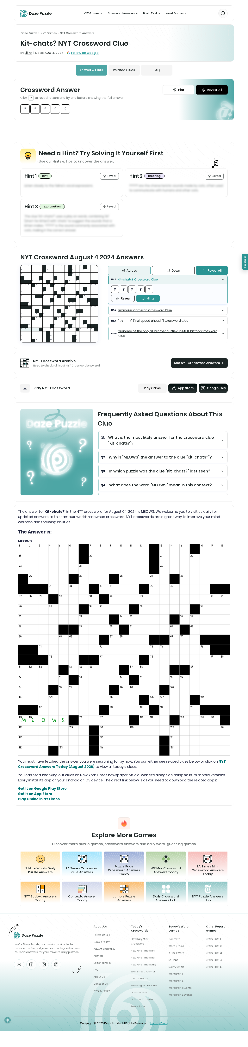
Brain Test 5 (214, 967)
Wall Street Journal (143, 971)
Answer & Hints (91, 70)
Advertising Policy (104, 949)
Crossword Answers (121, 13)
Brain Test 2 (214, 946)
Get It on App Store (35, 793)
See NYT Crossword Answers (197, 363)
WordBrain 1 (176, 974)
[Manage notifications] (7, 1020)
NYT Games (91, 13)
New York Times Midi (143, 957)
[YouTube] (19, 964)
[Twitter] (56, 964)
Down (175, 270)
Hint (181, 90)
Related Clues (124, 70)
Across (132, 270)
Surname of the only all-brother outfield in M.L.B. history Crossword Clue (167, 333)
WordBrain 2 (176, 980)
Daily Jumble (176, 967)
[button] (167, 279)
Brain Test (150, 13)
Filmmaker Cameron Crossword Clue (145, 310)
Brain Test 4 (214, 960)
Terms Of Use (102, 935)
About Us (99, 976)
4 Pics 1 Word (176, 953)
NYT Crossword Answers (77, 33)
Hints (150, 298)
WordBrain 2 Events (180, 994)
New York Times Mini (143, 950)
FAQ (157, 70)
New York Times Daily (143, 964)
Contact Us (101, 983)
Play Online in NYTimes (39, 799)
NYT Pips (173, 960)
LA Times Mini (139, 992)
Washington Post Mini (144, 985)
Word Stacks (176, 946)
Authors (98, 956)
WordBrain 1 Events (180, 987)
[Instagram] (44, 964)
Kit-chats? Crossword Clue (138, 279)
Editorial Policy (102, 962)
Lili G (28, 53)
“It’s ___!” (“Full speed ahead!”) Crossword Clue (153, 320)
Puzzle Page (138, 1006)
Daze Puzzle (29, 33)
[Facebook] (31, 964)
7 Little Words (139, 978)
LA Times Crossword (143, 999)
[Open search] (223, 13)
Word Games (175, 13)
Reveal (125, 298)
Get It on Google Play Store (42, 788)
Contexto (174, 939)
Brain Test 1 (213, 939)
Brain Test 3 (214, 953)
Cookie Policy (102, 942)
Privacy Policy (102, 990)
